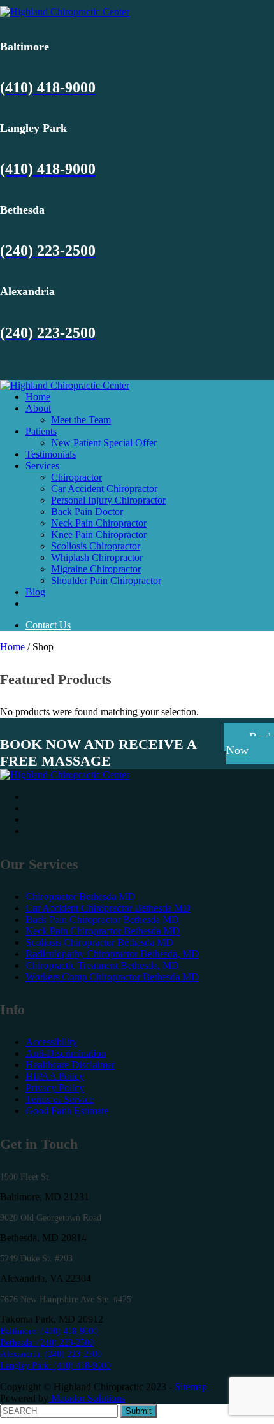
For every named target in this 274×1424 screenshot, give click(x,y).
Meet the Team (81, 419)
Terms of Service (59, 1099)
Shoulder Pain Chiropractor (106, 580)
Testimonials (50, 454)
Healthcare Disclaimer (70, 1064)
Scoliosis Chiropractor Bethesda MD (99, 942)
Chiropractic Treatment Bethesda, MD (102, 965)
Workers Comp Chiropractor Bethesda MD (112, 976)
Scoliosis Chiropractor (95, 546)
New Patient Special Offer (104, 442)
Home (37, 396)
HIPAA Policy (54, 1076)
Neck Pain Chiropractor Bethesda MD (102, 931)
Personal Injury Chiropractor (108, 500)
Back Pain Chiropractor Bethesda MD (102, 919)
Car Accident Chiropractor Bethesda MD (108, 908)
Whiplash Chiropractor (97, 557)
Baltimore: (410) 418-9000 (48, 1331)
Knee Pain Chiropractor (99, 534)
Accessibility (51, 1041)
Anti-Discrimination (65, 1053)
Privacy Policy (54, 1087)
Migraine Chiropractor (96, 568)
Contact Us (48, 625)
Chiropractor (76, 477)
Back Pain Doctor (87, 511)
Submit (139, 1411)
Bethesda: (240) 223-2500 (47, 1343)
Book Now (250, 743)
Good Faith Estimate (66, 1110)
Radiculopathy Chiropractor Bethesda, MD (112, 953)
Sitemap (191, 1386)
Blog (35, 591)
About (38, 408)
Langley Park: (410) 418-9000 (55, 1365)
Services (42, 465)
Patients (41, 431)
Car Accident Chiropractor (104, 488)
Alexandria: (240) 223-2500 (50, 1354)
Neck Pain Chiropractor (99, 523)
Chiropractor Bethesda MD (80, 896)
